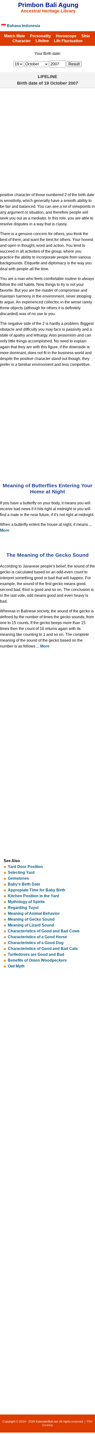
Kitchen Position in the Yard (33, 896)
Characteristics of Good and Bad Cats (43, 949)
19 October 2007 (61, 83)
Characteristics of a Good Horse (37, 937)
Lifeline (42, 41)
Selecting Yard (21, 872)
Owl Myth (16, 966)
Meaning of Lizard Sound (31, 925)
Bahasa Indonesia (23, 26)
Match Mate (14, 36)
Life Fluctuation (68, 41)
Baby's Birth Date (24, 884)
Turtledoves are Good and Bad (36, 954)
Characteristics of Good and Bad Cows (44, 931)
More (4, 530)
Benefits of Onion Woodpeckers (37, 960)
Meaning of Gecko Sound (31, 919)
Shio (85, 36)
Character (21, 41)
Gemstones (18, 878)
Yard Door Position (25, 867)
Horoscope (66, 36)
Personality (40, 36)
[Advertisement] (47, 138)
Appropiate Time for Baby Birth (36, 890)
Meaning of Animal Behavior (34, 913)
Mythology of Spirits (26, 902)
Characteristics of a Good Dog (36, 943)
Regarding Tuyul (23, 908)
